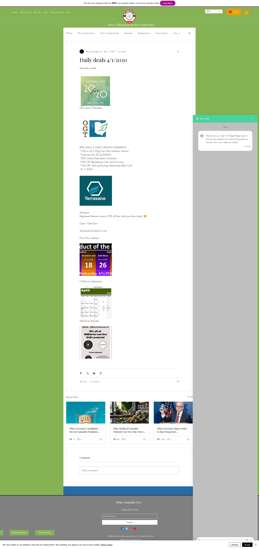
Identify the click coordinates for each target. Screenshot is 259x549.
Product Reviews (161, 33)
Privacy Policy (107, 544)
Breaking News (144, 33)
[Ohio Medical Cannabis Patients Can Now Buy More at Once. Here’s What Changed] (129, 413)
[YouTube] (134, 528)
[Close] (255, 545)
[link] (246, 11)
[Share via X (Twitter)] (87, 373)
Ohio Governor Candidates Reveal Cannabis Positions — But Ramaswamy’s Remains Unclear (84, 430)
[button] (189, 33)
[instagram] (130, 528)
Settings (234, 544)
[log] (225, 329)
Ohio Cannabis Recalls (109, 33)
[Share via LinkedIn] (94, 373)
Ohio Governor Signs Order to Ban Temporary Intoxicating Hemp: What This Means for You (173, 430)
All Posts (69, 33)
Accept (247, 544)
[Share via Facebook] (81, 373)
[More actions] (177, 51)
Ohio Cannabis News (86, 33)
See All (190, 396)
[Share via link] (100, 373)
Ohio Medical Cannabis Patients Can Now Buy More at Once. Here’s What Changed (128, 430)
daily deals (128, 33)
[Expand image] (96, 90)
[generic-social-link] (122, 528)
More (175, 33)
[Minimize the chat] (252, 119)
